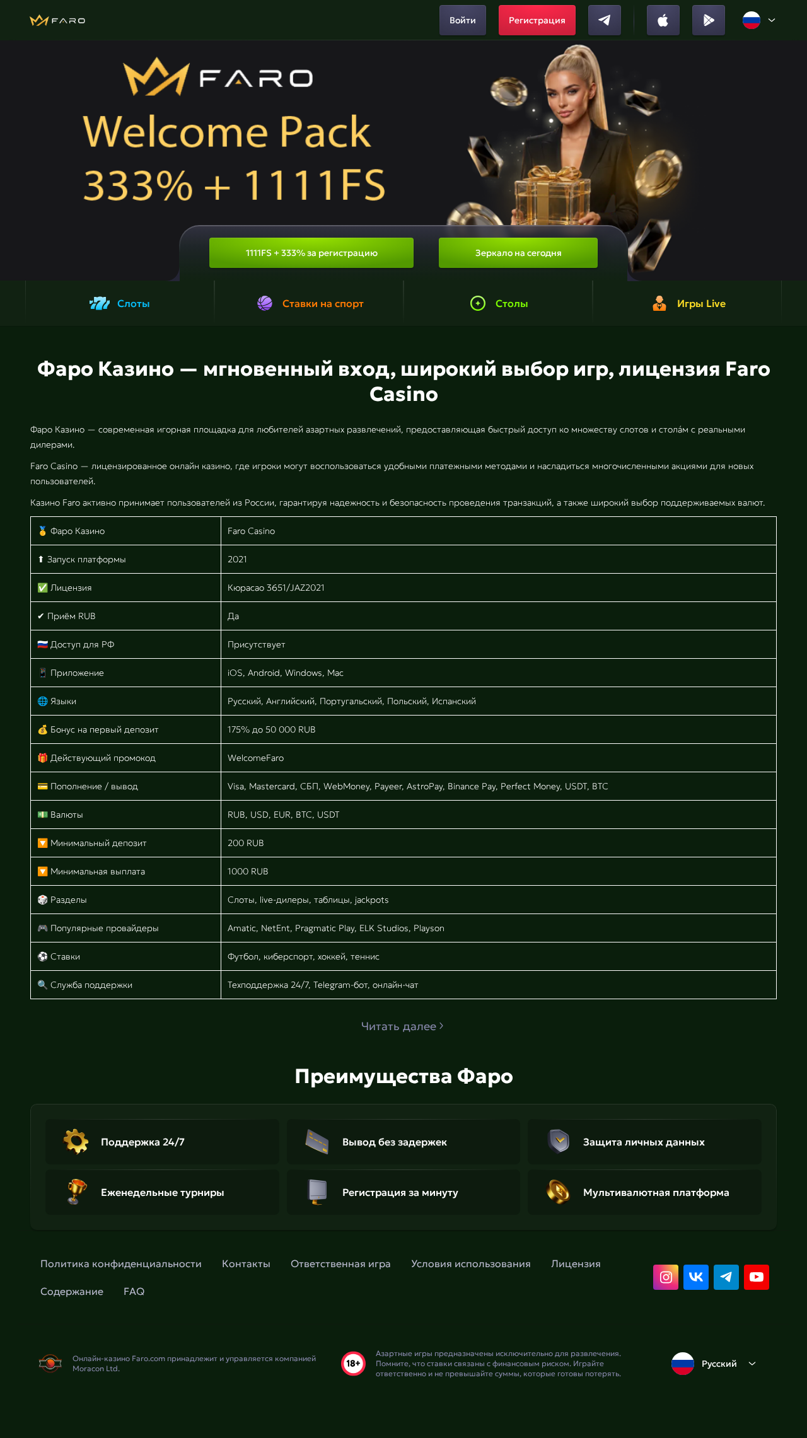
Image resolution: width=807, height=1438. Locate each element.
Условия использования (471, 1263)
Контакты (246, 1263)
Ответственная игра (341, 1263)
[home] (57, 20)
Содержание (71, 1291)
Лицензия (576, 1263)
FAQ (134, 1291)
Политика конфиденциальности (121, 1263)
